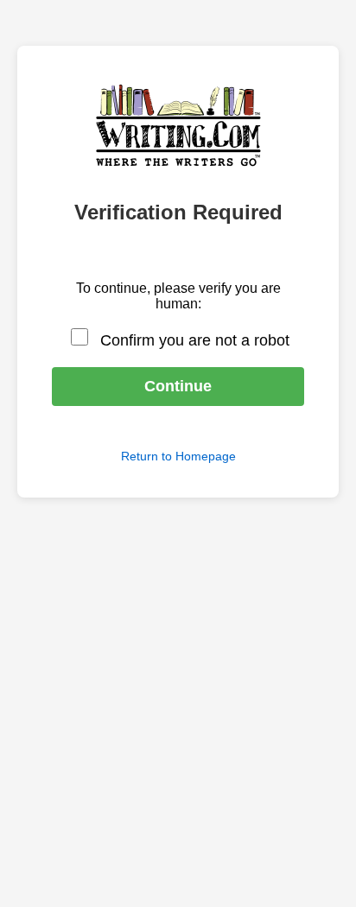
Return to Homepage (178, 456)
